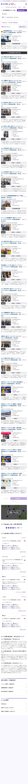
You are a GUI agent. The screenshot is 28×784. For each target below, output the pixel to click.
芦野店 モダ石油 (23, 629)
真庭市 (24, 7)
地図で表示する (22, 26)
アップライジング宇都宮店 (21, 592)
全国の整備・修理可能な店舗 (11, 7)
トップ (2, 7)
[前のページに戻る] (2, 10)
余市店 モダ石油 (23, 571)
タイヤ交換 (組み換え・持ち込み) (11, 17)
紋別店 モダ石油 (23, 551)
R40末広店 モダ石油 (22, 610)
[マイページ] (26, 4)
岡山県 (19, 7)
